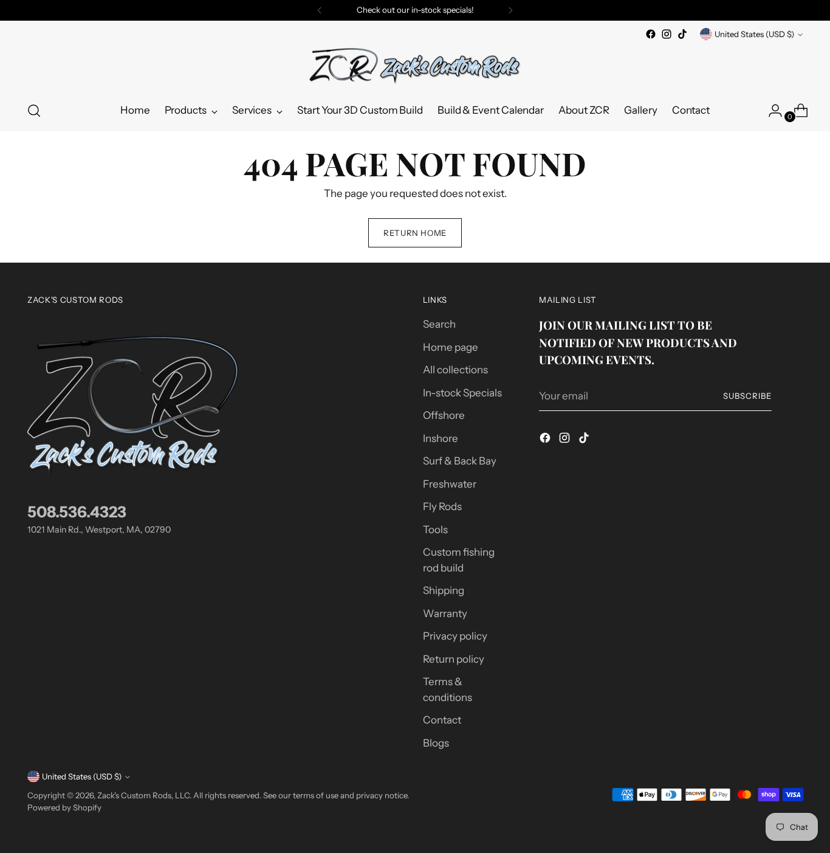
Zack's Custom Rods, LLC (143, 795)
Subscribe (747, 396)
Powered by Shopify (64, 807)
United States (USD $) (754, 34)
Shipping (443, 590)
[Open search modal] (34, 110)
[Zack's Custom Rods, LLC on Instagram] (666, 34)
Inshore (440, 438)
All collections (455, 370)
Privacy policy (455, 636)
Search (439, 324)
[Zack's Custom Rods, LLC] (415, 66)
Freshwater (449, 484)
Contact (442, 720)
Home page (450, 347)
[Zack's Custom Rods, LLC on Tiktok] (682, 34)
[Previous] (319, 10)
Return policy (453, 659)
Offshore (444, 415)
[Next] (510, 10)
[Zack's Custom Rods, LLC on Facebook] (650, 34)
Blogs (436, 743)
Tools (435, 529)
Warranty (445, 613)
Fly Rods (442, 506)
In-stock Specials (462, 393)
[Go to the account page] (770, 110)
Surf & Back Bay (459, 461)
